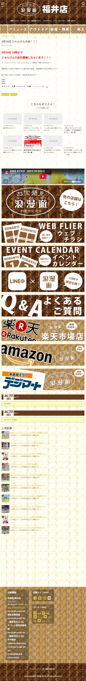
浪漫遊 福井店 (41, 676)
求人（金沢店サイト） (34, 21)
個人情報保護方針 (48, 669)
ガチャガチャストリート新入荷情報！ (24, 464)
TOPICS (6, 94)
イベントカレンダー (59, 21)
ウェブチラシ (47, 21)
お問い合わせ (71, 21)
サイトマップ (34, 669)
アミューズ (45, 621)
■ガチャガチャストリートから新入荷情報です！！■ (30, 443)
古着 (39, 614)
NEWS (14, 94)
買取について (15, 21)
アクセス (23, 21)
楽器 (48, 614)
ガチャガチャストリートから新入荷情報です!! (27, 454)
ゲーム (40, 617)
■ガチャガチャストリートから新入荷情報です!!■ (29, 433)
